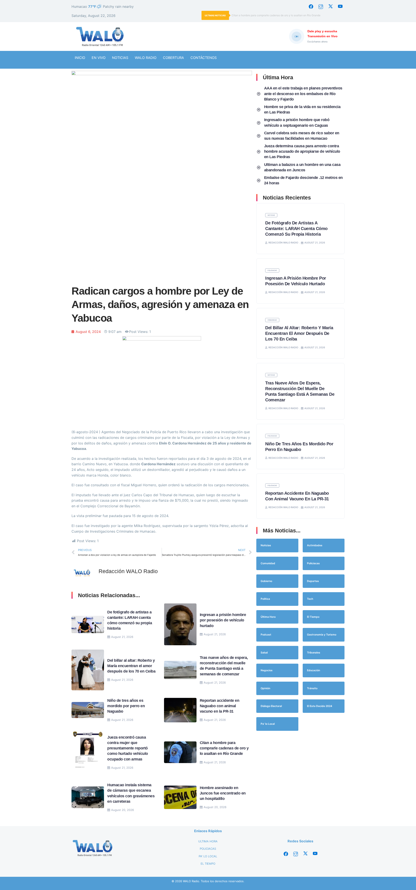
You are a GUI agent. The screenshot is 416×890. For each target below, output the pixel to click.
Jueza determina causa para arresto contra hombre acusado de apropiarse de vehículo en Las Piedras (302, 151)
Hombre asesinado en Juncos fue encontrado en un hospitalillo (223, 793)
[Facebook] (311, 6)
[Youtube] (340, 6)
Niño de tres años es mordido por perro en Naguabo (126, 705)
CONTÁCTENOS (203, 57)
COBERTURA (173, 57)
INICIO (80, 57)
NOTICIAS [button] (120, 57)
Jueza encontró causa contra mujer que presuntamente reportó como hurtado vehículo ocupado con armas (127, 748)
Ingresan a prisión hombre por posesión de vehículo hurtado (223, 620)
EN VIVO (99, 57)
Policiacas (272, 270)
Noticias (271, 215)
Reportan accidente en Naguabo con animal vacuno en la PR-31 (219, 705)
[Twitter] (330, 6)
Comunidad (272, 320)
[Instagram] (320, 6)
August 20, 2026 (122, 810)
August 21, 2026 (122, 637)
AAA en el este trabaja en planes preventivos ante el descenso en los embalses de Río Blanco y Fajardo (303, 93)
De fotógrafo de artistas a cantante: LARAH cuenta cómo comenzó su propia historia (296, 228)
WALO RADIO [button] (145, 57)
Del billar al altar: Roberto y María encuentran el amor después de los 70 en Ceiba (131, 665)
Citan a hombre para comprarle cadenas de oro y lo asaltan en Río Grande (276, 15)
